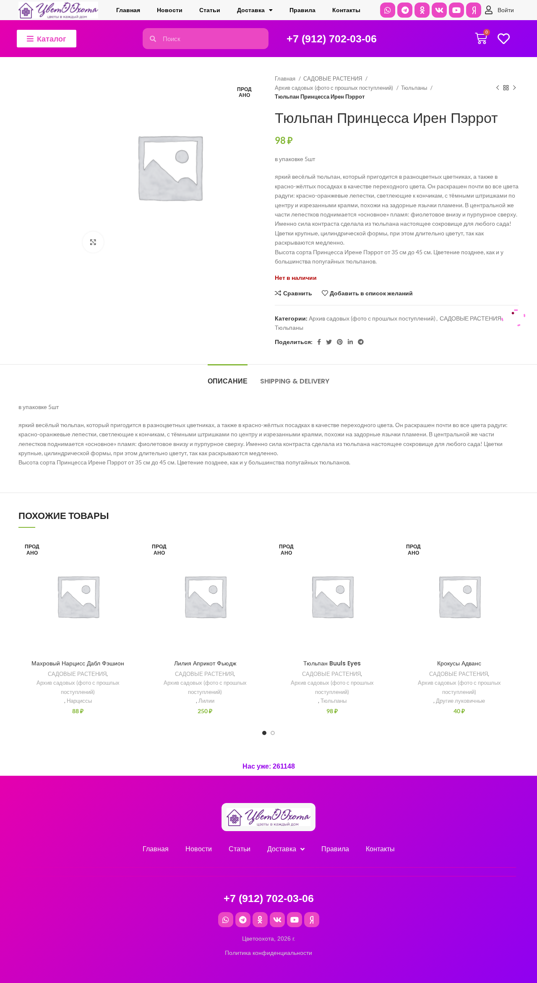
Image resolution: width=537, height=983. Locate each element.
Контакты (346, 10)
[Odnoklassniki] (422, 10)
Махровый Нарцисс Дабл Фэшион (77, 663)
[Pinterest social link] (339, 341)
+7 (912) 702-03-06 (332, 38)
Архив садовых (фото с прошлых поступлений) (334, 87)
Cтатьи (209, 10)
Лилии (206, 700)
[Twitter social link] (328, 341)
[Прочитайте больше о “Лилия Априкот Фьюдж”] (258, 569)
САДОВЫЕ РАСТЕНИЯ (333, 78)
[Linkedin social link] (350, 341)
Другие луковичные (460, 700)
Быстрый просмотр (130, 588)
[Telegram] (404, 10)
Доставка (251, 10)
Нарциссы (79, 700)
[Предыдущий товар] (497, 87)
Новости (169, 10)
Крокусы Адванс (459, 663)
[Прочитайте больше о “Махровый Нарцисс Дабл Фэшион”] (130, 569)
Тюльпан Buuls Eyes (332, 663)
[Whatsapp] (387, 10)
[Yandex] (473, 10)
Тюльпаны (414, 87)
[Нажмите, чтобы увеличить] (93, 242)
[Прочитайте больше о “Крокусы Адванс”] (512, 569)
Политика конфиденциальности (268, 952)
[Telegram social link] (360, 341)
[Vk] (439, 10)
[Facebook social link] (319, 341)
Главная (128, 10)
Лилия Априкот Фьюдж (205, 663)
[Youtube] (456, 10)
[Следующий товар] (514, 87)
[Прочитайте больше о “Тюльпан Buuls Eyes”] (385, 569)
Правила (302, 10)
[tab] (228, 377)
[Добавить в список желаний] (130, 550)
